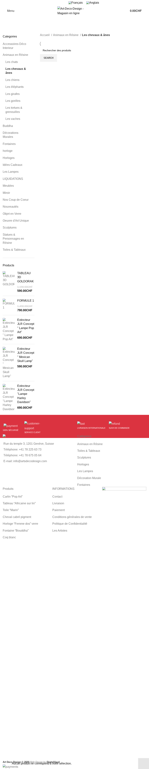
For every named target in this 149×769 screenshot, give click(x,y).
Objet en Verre (12, 213)
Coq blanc (9, 537)
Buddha (8, 125)
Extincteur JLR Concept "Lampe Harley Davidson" (25, 394)
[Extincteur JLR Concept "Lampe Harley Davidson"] (9, 397)
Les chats (11, 61)
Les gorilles (12, 100)
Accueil (45, 35)
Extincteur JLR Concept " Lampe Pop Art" (25, 326)
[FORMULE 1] (9, 305)
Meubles (8, 185)
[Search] (146, 11)
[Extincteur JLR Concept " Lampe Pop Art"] (9, 329)
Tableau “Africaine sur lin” (19, 503)
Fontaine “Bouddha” (16, 530)
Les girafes (12, 93)
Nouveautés (10, 206)
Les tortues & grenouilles (13, 109)
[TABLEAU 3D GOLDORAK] (9, 282)
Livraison (58, 503)
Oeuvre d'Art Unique (16, 220)
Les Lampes (11, 171)
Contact (57, 496)
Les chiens (12, 79)
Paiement (58, 510)
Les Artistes (59, 530)
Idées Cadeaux (12, 164)
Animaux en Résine (15, 54)
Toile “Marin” (11, 510)
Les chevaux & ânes (15, 70)
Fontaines (9, 143)
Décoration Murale (89, 478)
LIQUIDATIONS (13, 178)
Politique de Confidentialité (69, 523)
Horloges (9, 157)
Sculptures (10, 227)
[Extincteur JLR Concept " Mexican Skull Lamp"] (9, 362)
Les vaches (12, 118)
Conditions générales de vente (72, 516)
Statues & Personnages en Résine (13, 238)
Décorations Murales (10, 134)
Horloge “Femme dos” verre (20, 523)
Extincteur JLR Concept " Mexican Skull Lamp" (25, 355)
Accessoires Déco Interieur (14, 45)
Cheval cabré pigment (17, 516)
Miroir (6, 192)
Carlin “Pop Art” (13, 496)
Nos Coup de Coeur (16, 199)
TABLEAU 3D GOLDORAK (25, 277)
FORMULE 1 (25, 300)
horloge (8, 150)
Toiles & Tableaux (14, 249)
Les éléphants (14, 86)
